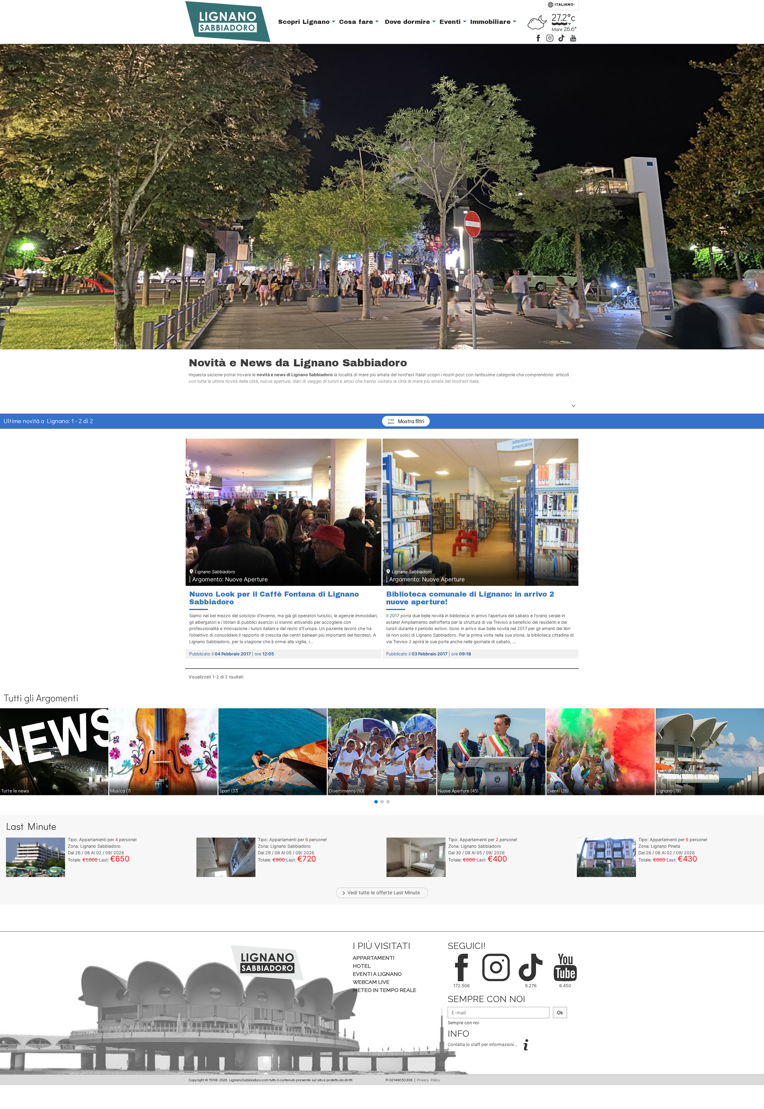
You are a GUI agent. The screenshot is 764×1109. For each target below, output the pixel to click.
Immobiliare (491, 22)
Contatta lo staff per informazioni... (483, 1044)
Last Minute (407, 893)
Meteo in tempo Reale (384, 990)
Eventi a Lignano (377, 974)
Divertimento (346, 790)
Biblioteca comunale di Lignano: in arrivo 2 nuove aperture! (470, 598)
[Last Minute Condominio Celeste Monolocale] (416, 857)
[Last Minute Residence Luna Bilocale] (35, 857)
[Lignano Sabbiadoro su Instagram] (549, 37)
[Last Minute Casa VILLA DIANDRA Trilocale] (225, 857)
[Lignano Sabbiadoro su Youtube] (573, 37)
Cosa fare (357, 22)
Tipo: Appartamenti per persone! (102, 839)
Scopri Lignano (305, 22)
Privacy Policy (428, 1079)
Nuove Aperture (458, 790)
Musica (120, 790)
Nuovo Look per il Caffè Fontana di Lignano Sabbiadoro (274, 598)
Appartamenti (374, 958)
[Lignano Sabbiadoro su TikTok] (561, 37)
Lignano (669, 790)
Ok (560, 1013)
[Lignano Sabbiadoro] (267, 962)
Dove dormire (408, 22)
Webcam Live (371, 982)
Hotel (362, 966)
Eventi (451, 22)
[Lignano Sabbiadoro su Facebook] (538, 37)
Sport (228, 790)
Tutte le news (15, 790)
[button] (376, 802)
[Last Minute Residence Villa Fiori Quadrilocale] (606, 857)
